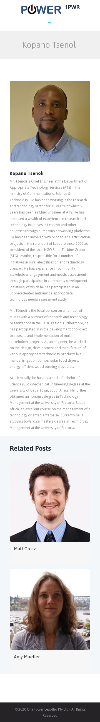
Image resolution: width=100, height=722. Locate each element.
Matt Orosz (25, 548)
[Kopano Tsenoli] (50, 121)
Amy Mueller (27, 656)
